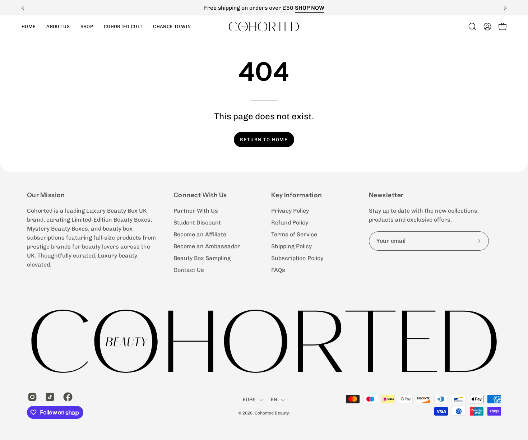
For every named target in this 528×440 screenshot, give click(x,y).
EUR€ (249, 400)
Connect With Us (200, 195)
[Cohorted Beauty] (264, 26)
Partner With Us (195, 210)
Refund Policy (289, 222)
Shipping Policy (291, 246)
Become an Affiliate (199, 234)
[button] (86, 26)
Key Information (296, 195)
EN (274, 400)
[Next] (505, 8)
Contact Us (188, 270)
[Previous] (23, 8)
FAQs (278, 270)
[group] (264, 7)
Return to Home (264, 139)
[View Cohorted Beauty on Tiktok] (49, 397)
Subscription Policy (297, 258)
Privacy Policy (290, 210)
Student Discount (197, 222)
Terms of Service (294, 234)
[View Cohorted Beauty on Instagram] (31, 397)
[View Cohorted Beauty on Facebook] (66, 397)
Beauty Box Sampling (202, 258)
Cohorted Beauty (272, 413)
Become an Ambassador (206, 246)
